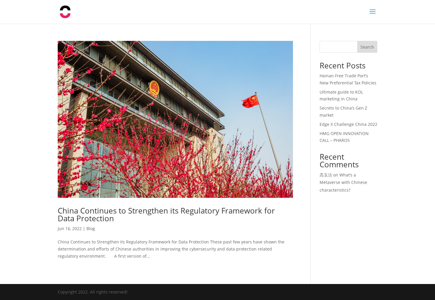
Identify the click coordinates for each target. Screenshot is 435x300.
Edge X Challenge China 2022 (348, 124)
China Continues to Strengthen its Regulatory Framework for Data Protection (166, 214)
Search (367, 47)
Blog (90, 228)
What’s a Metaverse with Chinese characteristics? (343, 182)
